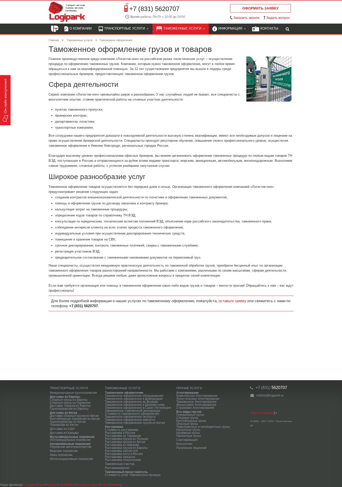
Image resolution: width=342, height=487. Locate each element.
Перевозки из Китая (64, 425)
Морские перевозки (64, 451)
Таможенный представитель (126, 472)
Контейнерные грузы (191, 421)
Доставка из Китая (63, 413)
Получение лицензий (191, 448)
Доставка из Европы (65, 396)
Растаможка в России (120, 433)
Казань (52, 484)
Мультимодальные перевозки (72, 437)
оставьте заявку (232, 301)
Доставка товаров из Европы (70, 406)
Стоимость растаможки (121, 430)
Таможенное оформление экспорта (130, 417)
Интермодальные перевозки (70, 440)
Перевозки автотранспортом (70, 447)
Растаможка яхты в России (124, 454)
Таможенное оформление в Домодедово (134, 398)
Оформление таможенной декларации (132, 411)
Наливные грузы (188, 433)
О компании (81, 28)
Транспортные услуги (125, 28)
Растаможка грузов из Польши (126, 439)
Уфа (104, 484)
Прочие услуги (189, 388)
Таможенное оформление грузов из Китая (135, 423)
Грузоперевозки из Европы (69, 409)
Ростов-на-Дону (88, 484)
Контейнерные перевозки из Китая (75, 419)
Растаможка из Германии (123, 436)
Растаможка (114, 427)
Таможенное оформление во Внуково (131, 401)
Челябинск (66, 484)
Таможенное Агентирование (196, 401)
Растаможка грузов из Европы (126, 448)
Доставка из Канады (64, 433)
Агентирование (187, 392)
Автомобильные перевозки (70, 444)
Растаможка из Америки (122, 445)
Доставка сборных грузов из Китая (74, 416)
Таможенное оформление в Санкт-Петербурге (138, 408)
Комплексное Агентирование (197, 395)
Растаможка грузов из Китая (125, 442)
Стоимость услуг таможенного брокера (132, 475)
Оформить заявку (260, 8)
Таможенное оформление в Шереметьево (135, 405)
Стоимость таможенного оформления (132, 414)
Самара (29, 484)
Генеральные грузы (190, 415)
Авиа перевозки (61, 455)
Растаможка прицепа (120, 457)
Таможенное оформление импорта (130, 420)
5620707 (271, 387)
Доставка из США (62, 429)
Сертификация (187, 440)
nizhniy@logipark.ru (270, 395)
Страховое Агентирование (195, 408)
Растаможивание (117, 468)
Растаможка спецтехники (123, 460)
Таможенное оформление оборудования (134, 395)
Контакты (269, 28)
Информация (231, 28)
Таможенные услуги (183, 28)
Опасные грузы (187, 424)
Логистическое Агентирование (198, 398)
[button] (5, 100)
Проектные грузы (188, 436)
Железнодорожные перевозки (71, 459)
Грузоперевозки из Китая (68, 422)
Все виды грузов (188, 412)
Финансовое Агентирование (196, 405)
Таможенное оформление (124, 392)
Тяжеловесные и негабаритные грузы (203, 427)
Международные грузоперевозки (73, 392)
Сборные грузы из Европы (69, 399)
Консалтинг (184, 444)
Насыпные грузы (188, 430)
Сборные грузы (187, 418)
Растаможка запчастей (121, 451)
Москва (115, 484)
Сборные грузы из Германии (70, 402)
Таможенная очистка (119, 464)
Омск (41, 484)
